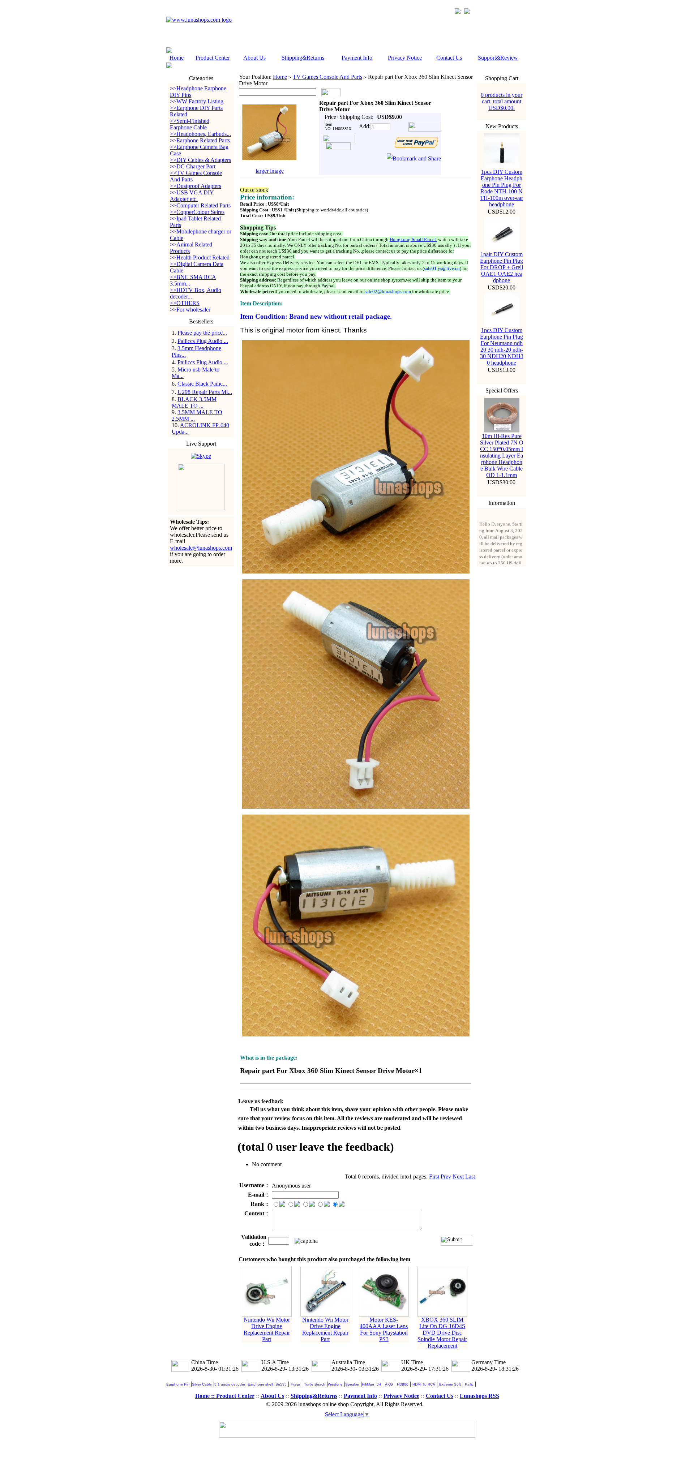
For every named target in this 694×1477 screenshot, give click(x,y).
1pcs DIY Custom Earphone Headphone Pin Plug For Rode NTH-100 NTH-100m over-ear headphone (501, 188)
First (434, 1176)
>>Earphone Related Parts (200, 140)
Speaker (352, 1384)
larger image (270, 171)
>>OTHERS (185, 303)
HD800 (402, 1384)
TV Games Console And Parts (327, 77)
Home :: (205, 1396)
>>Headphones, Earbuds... (200, 134)
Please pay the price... (202, 333)
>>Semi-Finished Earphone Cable (189, 124)
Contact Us (449, 58)
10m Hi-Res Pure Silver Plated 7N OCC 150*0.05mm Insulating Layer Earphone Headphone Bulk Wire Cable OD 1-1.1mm (501, 455)
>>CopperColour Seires (197, 212)
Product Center (213, 58)
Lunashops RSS (479, 1396)
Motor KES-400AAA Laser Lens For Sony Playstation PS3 (384, 1329)
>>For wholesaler (190, 309)
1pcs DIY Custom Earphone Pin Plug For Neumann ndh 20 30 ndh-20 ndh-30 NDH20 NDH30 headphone (501, 346)
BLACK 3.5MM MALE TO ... (194, 402)
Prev (446, 1176)
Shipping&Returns (303, 58)
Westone (335, 1384)
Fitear (295, 1384)
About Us (254, 58)
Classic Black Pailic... (202, 384)
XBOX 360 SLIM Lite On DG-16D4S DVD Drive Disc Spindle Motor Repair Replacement (442, 1333)
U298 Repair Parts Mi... (204, 392)
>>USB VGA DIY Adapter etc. (192, 195)
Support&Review (498, 58)
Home (177, 58)
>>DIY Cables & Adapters (200, 160)
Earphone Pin (177, 1384)
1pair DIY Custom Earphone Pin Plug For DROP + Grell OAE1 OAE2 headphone (501, 267)
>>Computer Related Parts (200, 205)
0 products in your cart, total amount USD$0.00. (501, 101)
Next (458, 1176)
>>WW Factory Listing (196, 101)
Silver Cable (202, 1384)
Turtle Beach (314, 1384)
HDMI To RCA (423, 1384)
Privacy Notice (405, 58)
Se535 (281, 1384)
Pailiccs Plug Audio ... (202, 341)
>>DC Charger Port (192, 166)
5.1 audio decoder (229, 1384)
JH (379, 1384)
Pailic (469, 1384)
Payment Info (357, 58)
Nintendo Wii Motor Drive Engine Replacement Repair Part (267, 1329)
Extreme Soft (450, 1384)
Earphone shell (260, 1384)
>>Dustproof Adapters (195, 186)
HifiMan (368, 1384)
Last (470, 1176)
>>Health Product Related (200, 257)
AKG (389, 1384)
